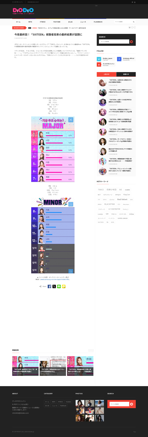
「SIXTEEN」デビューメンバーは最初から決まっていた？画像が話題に (120, 170)
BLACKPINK (109, 204)
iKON (112, 222)
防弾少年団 (111, 189)
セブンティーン (107, 195)
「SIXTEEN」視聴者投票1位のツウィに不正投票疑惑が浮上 (26, 370)
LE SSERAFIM (114, 208)
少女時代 (127, 190)
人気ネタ (106, 74)
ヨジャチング (102, 218)
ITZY (119, 204)
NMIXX (100, 204)
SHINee (131, 214)
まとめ (70, 22)
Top (134, 432)
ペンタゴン (111, 218)
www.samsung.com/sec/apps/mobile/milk (55, 279)
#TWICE (60, 402)
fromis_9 (125, 209)
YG (107, 222)
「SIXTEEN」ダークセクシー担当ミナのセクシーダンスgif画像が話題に (120, 140)
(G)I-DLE (112, 199)
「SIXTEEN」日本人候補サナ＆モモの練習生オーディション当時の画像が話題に (121, 131)
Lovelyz (100, 214)
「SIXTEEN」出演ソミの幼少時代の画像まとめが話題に (120, 101)
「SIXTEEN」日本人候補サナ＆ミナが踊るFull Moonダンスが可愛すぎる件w (121, 92)
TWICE (101, 189)
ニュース (83, 22)
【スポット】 (102, 209)
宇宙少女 (113, 214)
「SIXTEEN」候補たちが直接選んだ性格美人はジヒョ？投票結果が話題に (120, 121)
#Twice (42, 22)
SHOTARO (101, 222)
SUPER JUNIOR (122, 218)
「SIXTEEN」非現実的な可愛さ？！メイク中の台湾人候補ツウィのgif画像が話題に (120, 111)
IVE (120, 189)
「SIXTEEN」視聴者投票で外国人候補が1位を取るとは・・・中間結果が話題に (53, 371)
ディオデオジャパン (17, 2)
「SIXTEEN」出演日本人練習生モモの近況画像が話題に (120, 81)
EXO (131, 199)
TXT (99, 199)
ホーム (18, 22)
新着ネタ (126, 74)
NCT (99, 195)
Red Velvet (122, 199)
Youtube (68, 402)
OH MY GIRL (122, 214)
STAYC (105, 199)
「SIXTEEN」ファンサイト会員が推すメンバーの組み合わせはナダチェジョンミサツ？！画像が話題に (81, 371)
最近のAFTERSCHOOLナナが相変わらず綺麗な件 (120, 150)
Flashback (98, 22)
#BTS (30, 22)
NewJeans (126, 204)
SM (107, 213)
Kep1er (126, 194)
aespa (118, 194)
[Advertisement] (96, 12)
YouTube (56, 22)
